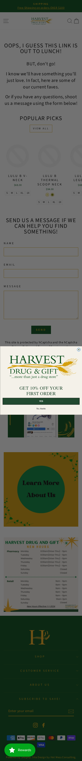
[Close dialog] (78, 349)
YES (41, 401)
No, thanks (41, 409)
